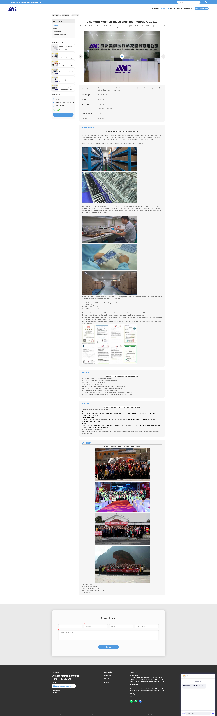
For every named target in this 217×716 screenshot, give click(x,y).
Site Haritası (64, 714)
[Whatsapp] (54, 111)
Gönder (108, 647)
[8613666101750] (131, 701)
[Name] (198, 2)
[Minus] (213, 676)
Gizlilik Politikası (56, 714)
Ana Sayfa (155, 8)
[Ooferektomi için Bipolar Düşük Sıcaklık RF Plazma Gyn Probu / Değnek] (55, 48)
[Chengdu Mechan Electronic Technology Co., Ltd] (17, 8)
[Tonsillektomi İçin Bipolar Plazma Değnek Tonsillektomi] (55, 79)
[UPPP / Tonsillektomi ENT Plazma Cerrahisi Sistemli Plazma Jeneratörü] (55, 71)
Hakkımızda (165, 8)
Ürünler (173, 8)
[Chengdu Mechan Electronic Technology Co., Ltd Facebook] (140, 701)
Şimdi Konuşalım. (63, 115)
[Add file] (183, 713)
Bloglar (179, 8)
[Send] (212, 713)
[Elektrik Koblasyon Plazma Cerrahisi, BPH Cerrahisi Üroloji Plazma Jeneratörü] (55, 63)
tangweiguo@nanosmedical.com (65, 102)
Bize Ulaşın (188, 8)
